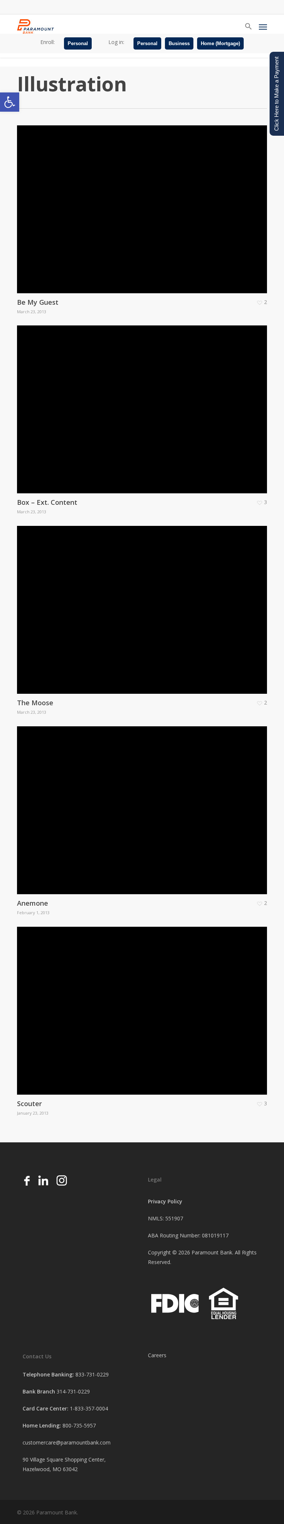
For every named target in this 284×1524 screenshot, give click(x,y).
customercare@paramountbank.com (67, 1442)
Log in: (116, 41)
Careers (157, 1355)
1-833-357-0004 (89, 1408)
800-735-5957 (79, 1425)
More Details (143, 204)
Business (179, 43)
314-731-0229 (73, 1391)
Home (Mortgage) (220, 43)
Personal (78, 43)
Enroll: (47, 41)
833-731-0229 (92, 1374)
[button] (9, 102)
